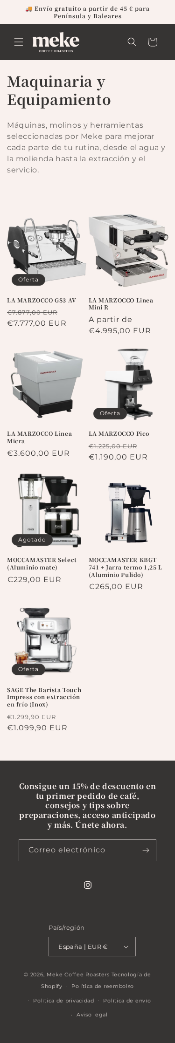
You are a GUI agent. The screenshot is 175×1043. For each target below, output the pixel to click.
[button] (18, 42)
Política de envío (127, 1000)
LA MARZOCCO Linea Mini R (121, 303)
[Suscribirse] (145, 850)
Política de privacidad (63, 1000)
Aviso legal (92, 1014)
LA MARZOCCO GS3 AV (42, 300)
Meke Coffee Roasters (78, 974)
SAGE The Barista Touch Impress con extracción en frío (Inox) (44, 697)
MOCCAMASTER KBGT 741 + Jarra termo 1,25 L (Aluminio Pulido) (125, 567)
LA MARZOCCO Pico (119, 433)
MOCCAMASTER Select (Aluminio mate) (42, 563)
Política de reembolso (102, 986)
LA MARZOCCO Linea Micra (39, 437)
